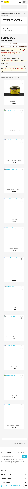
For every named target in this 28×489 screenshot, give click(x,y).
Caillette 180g (14, 101)
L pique (14, 307)
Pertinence (14, 74)
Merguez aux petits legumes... (14, 337)
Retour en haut (19, 443)
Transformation (20, 68)
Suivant (23, 439)
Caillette (18, 50)
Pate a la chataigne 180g (14, 160)
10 (8, 439)
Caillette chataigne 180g (14, 131)
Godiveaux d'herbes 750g (14, 425)
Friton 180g (14, 278)
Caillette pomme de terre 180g (14, 189)
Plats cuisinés (8, 52)
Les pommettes (14, 396)
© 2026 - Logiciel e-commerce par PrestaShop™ (10, 486)
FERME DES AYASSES (12, 20)
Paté (15, 50)
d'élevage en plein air (9, 68)
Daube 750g (14, 366)
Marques (6, 29)
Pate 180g (14, 219)
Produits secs (15, 52)
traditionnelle (9, 60)
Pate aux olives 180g (14, 248)
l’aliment (8, 70)
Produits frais (9, 53)
